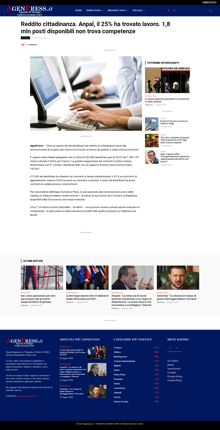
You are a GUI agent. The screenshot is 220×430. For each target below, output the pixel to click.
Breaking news (150, 96)
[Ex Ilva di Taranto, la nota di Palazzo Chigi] (151, 124)
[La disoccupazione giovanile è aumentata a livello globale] (167, 80)
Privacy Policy (174, 376)
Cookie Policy (174, 380)
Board (170, 364)
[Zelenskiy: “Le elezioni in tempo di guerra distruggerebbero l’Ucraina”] (178, 278)
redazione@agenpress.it (27, 396)
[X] (174, 11)
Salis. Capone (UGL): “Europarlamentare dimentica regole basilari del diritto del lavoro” (175, 158)
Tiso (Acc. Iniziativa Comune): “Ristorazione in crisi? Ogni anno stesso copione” (174, 140)
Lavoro (25, 38)
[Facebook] (169, 11)
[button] (210, 10)
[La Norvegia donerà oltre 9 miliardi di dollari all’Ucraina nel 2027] (87, 278)
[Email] (189, 45)
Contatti (171, 372)
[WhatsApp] (182, 45)
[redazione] (23, 44)
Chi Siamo (172, 360)
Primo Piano (25, 292)
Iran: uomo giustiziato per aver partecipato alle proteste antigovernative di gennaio (38, 298)
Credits (140, 424)
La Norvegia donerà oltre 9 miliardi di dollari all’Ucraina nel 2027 (87, 297)
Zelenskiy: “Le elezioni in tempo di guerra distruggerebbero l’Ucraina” (177, 297)
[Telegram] (196, 45)
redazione (33, 44)
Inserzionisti (173, 368)
